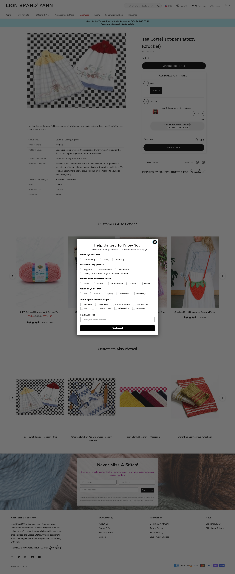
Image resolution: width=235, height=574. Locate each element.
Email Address (87, 314)
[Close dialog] (155, 242)
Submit (117, 328)
